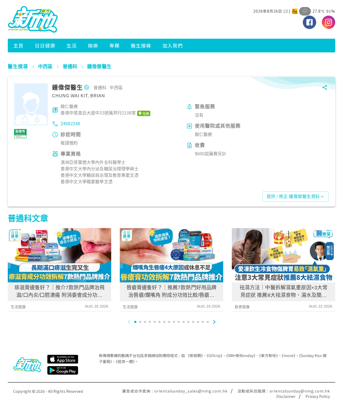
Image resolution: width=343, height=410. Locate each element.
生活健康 (18, 307)
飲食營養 (242, 307)
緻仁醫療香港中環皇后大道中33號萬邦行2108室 (98, 109)
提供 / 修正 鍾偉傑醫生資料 (293, 196)
